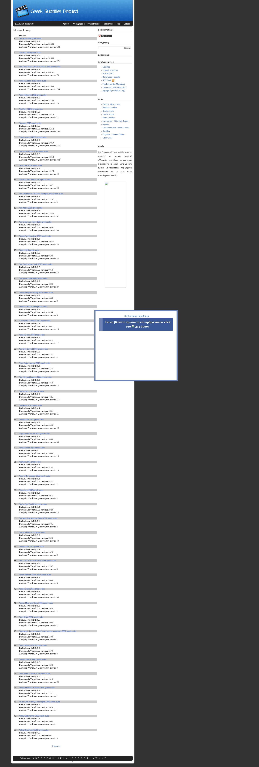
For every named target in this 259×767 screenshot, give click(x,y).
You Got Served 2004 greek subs (33, 349)
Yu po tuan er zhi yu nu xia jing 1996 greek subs (39, 702)
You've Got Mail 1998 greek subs (33, 278)
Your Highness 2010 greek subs (33, 645)
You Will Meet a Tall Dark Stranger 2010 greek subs (41, 194)
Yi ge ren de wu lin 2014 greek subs (34, 434)
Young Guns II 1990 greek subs (32, 659)
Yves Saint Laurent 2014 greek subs (34, 363)
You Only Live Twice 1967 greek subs (35, 222)
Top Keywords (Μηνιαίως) (114, 84)
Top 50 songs (108, 114)
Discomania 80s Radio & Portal (116, 128)
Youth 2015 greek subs (29, 250)
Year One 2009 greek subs (30, 165)
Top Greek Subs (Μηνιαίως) (115, 87)
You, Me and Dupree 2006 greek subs (35, 377)
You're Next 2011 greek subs (31, 391)
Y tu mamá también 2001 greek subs (35, 321)
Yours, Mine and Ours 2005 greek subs (36, 603)
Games (106, 124)
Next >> (57, 746)
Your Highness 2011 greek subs (33, 95)
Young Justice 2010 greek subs (32, 81)
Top (118, 24)
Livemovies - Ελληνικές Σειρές (115, 121)
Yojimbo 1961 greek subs (30, 462)
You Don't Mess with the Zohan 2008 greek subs (40, 67)
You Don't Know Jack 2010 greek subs (35, 264)
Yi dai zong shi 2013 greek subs (33, 137)
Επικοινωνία (108, 74)
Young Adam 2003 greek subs (32, 448)
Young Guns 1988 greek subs (32, 335)
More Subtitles (109, 118)
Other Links (108, 138)
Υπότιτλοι (108, 24)
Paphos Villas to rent (111, 104)
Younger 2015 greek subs (30, 123)
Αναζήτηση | (79, 24)
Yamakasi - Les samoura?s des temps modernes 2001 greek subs (47, 631)
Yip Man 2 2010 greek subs (31, 109)
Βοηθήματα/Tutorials (111, 77)
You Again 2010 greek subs (30, 208)
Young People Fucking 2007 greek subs (36, 292)
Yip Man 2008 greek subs (30, 53)
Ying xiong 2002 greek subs (31, 490)
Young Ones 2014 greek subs (32, 589)
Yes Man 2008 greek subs (30, 38)
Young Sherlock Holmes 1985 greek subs (37, 688)
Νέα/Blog (106, 67)
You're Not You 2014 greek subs (33, 504)
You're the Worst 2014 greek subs (33, 151)
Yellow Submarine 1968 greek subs (34, 716)
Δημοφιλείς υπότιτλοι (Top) (114, 91)
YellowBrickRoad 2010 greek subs (33, 730)
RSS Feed (107, 80)
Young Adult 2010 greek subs (31, 546)
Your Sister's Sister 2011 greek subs (34, 673)
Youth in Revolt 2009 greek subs (33, 307)
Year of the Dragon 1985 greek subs (34, 476)
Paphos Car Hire (110, 108)
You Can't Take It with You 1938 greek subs (37, 561)
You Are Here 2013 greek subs (32, 532)
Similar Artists (108, 111)
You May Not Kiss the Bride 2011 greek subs (38, 518)
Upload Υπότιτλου (110, 70)
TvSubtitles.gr (93, 24)
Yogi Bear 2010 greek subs (30, 405)
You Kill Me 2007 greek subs (31, 617)
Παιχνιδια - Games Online (113, 134)
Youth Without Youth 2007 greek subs (35, 575)
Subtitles (106, 131)
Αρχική (66, 24)
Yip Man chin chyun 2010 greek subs (35, 180)
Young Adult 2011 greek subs (31, 419)
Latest (127, 24)
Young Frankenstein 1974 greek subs (35, 236)
